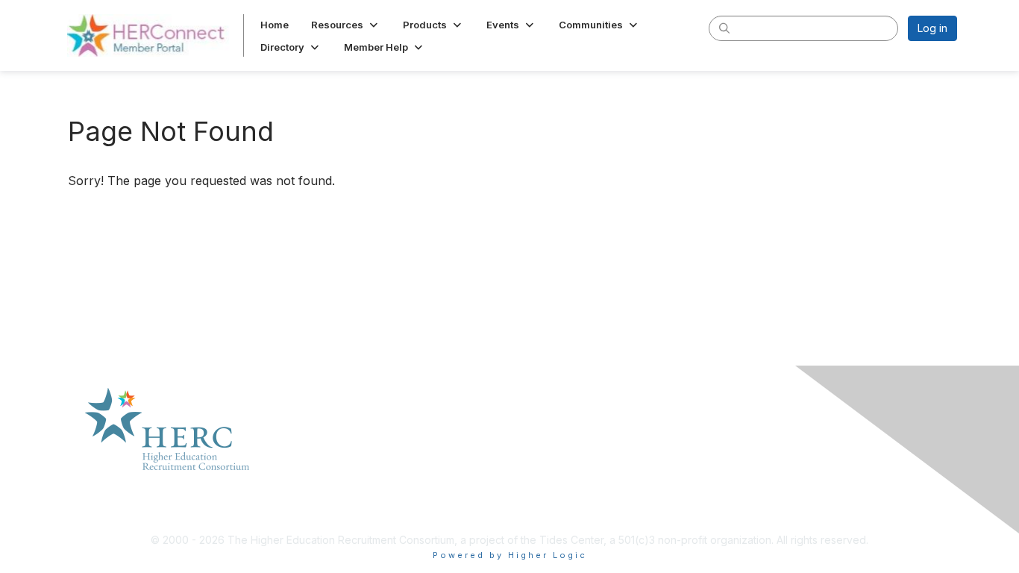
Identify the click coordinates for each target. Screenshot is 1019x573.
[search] (724, 28)
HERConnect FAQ (558, 444)
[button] (346, 24)
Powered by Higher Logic (510, 555)
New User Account (777, 459)
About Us (323, 444)
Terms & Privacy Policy (571, 459)
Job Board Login (772, 444)
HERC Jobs (758, 473)
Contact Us (327, 488)
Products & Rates (343, 473)
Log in (932, 28)
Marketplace (332, 459)
